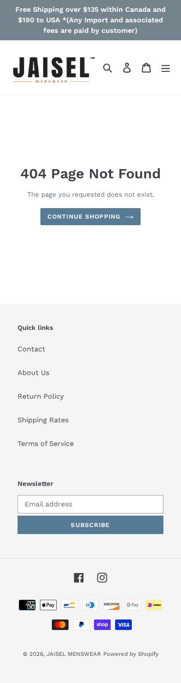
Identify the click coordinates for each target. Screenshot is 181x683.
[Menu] (165, 68)
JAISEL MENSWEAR (74, 654)
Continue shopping (83, 216)
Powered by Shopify (131, 654)
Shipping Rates (43, 420)
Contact (31, 349)
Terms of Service (46, 443)
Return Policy (41, 396)
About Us (33, 372)
